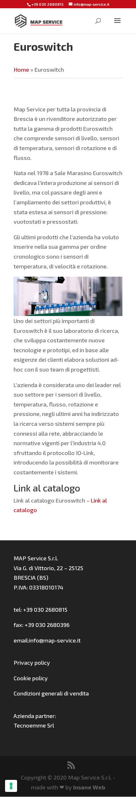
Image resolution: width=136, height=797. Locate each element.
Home (21, 69)
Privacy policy (32, 662)
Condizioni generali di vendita (51, 693)
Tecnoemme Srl (34, 725)
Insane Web (89, 787)
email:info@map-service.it (47, 640)
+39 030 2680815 (47, 4)
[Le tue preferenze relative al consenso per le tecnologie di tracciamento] (11, 786)
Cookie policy (31, 678)
